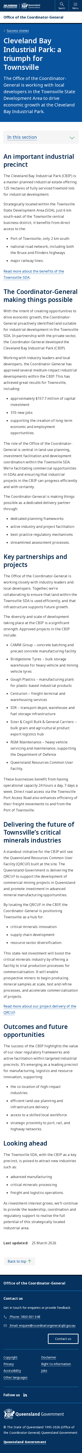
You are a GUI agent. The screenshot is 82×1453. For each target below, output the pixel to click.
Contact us (63, 1339)
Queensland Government (24, 1442)
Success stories (18, 30)
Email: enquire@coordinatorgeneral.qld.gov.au (42, 1325)
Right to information (56, 1364)
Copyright (10, 1357)
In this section (22, 137)
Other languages (15, 1377)
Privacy (8, 1364)
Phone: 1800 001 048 (24, 1317)
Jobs (44, 1370)
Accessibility (12, 1370)
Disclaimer (48, 1357)
